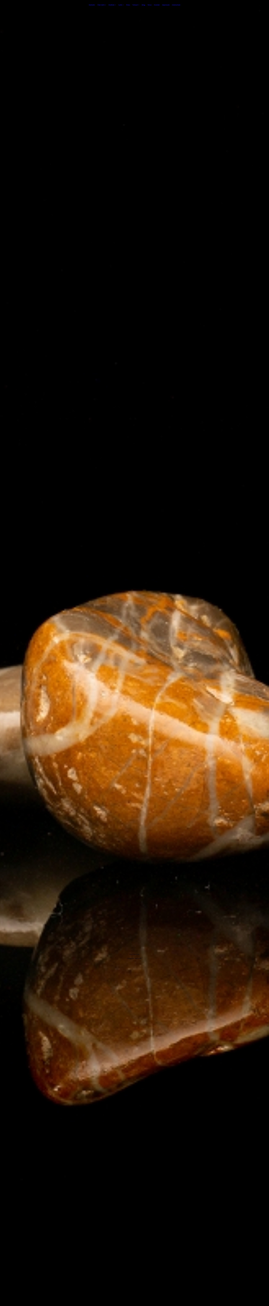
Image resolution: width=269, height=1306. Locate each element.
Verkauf (135, 5)
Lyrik (120, 5)
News (150, 5)
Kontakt (157, 5)
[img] (134, 653)
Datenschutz (176, 5)
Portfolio (111, 5)
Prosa (128, 5)
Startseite (92, 5)
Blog (143, 5)
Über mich (100, 5)
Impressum (165, 5)
